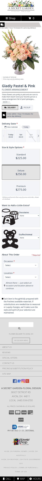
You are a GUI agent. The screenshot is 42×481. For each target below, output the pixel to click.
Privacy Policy (10, 467)
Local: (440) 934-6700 (21, 400)
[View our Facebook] (15, 382)
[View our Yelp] (27, 382)
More (5, 102)
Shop (12, 18)
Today (25, 127)
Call (8, 478)
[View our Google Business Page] (19, 382)
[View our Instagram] (23, 382)
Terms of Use (21, 472)
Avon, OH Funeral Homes (15, 451)
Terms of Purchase (28, 467)
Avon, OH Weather (9, 459)
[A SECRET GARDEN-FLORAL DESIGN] (21, 12)
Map (22, 478)
